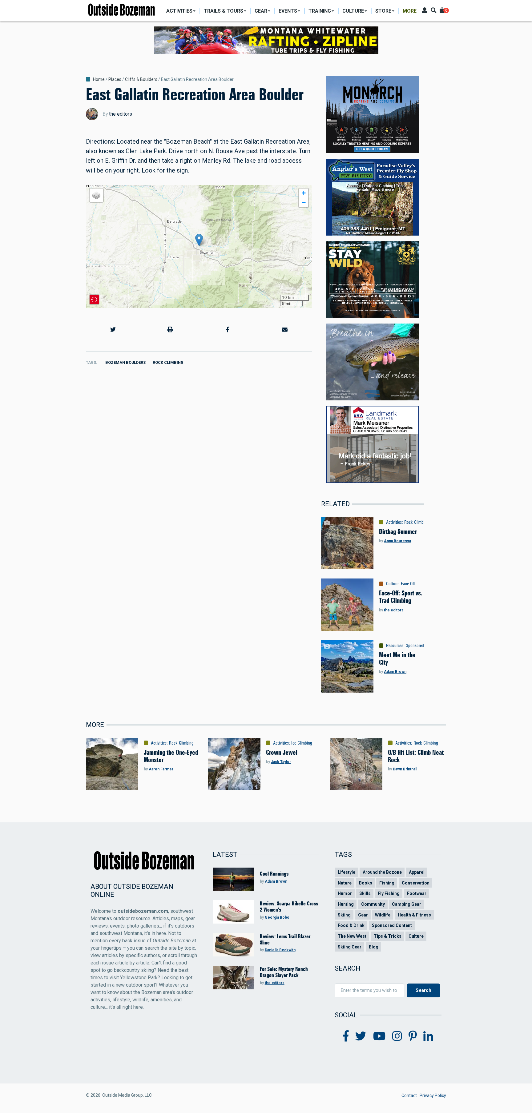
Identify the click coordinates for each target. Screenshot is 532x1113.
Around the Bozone (382, 872)
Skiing (344, 914)
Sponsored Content (422, 645)
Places (114, 79)
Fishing (386, 882)
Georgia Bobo (277, 917)
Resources (394, 645)
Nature (345, 882)
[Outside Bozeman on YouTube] (379, 1036)
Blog (373, 946)
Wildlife (382, 914)
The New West (352, 936)
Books (365, 882)
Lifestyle (346, 872)
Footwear (416, 893)
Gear (363, 914)
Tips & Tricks (387, 936)
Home (99, 79)
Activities (394, 522)
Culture (392, 583)
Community (373, 904)
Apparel (417, 872)
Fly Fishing (389, 893)
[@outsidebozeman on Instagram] (397, 1036)
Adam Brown (395, 672)
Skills (365, 893)
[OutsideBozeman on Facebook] (346, 1036)
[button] (199, 240)
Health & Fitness (414, 914)
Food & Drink (351, 925)
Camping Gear (406, 904)
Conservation (415, 882)
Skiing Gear (349, 946)
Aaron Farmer (161, 769)
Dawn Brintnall (405, 769)
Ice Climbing (301, 743)
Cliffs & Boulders (141, 79)
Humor (345, 893)
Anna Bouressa (397, 541)
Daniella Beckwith (280, 950)
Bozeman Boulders (125, 362)
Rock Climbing (168, 362)
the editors (120, 114)
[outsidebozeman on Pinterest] (413, 1036)
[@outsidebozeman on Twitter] (360, 1036)
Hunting (346, 904)
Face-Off (408, 583)
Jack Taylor (281, 762)
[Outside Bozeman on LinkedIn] (428, 1036)
